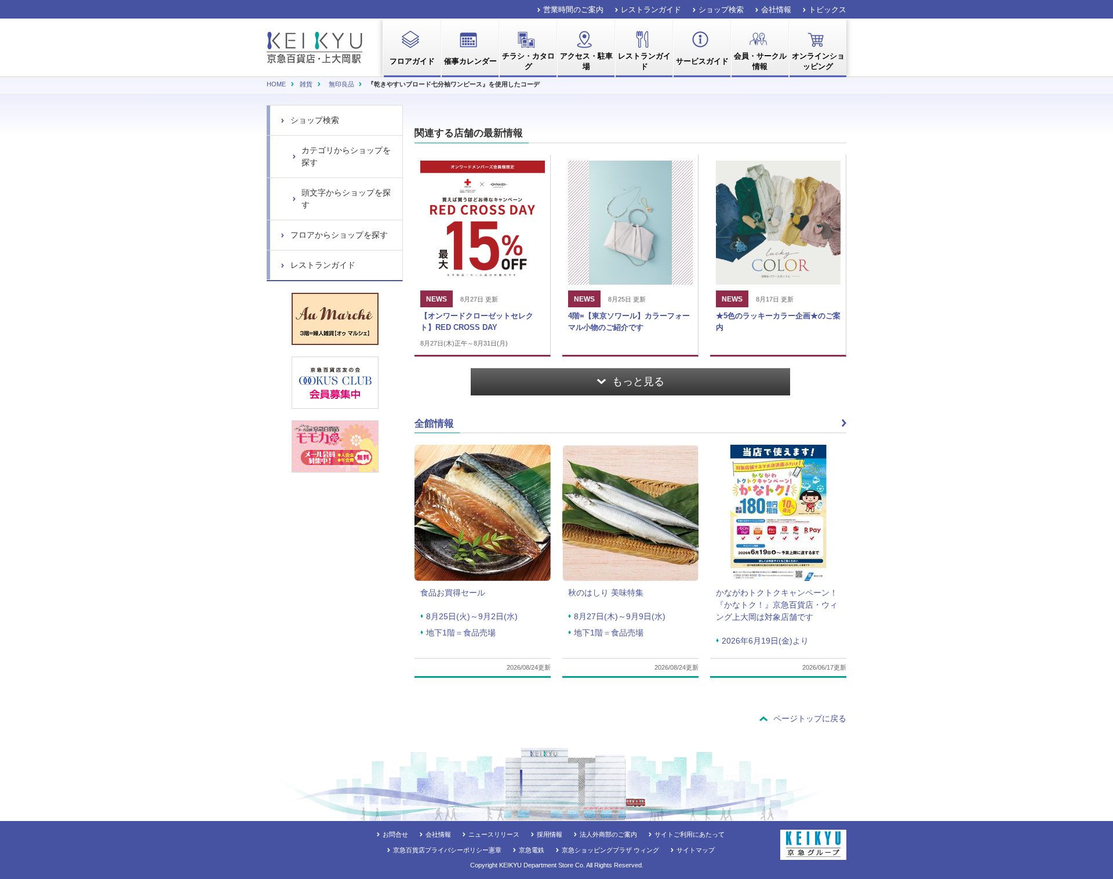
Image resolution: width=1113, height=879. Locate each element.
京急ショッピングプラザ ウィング (610, 850)
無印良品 (341, 84)
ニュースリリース (493, 834)
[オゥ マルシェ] (335, 319)
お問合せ (395, 834)
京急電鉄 (531, 850)
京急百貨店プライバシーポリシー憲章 (447, 850)
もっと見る (638, 381)
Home (276, 84)
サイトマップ (695, 850)
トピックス (827, 9)
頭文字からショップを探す (346, 198)
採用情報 (549, 834)
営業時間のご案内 (573, 9)
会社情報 (776, 9)
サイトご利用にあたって (689, 834)
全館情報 (434, 423)
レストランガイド (651, 9)
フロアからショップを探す (339, 234)
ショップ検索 (721, 9)
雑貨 (306, 84)
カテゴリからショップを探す (346, 156)
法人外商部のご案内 (608, 834)
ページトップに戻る (809, 718)
